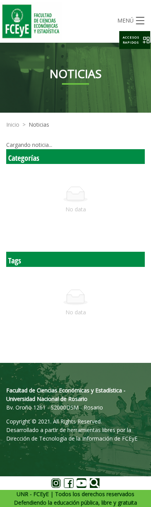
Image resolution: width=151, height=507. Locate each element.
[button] (134, 40)
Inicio (12, 124)
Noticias (39, 124)
